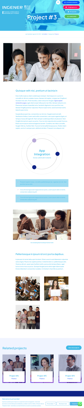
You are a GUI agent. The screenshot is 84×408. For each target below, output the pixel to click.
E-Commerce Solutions (42, 152)
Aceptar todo (76, 403)
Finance (57, 34)
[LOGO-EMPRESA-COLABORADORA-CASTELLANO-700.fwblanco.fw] (10, 12)
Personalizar (50, 403)
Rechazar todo (63, 403)
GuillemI (45, 34)
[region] (42, 402)
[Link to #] (58, 2)
